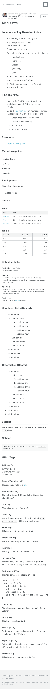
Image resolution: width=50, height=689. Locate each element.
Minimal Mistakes (7, 684)
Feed (13, 679)
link (25, 485)
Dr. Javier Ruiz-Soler (11, 4)
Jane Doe (6, 220)
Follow (44, 16)
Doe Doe (6, 224)
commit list (21, 111)
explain (17, 301)
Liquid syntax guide (16, 143)
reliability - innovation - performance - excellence (25, 675)
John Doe (6, 216)
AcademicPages (37, 682)
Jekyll (28, 682)
